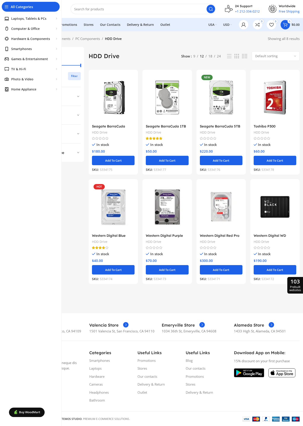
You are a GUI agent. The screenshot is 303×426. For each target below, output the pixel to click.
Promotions (146, 360)
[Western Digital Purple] (167, 206)
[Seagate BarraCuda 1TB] (167, 97)
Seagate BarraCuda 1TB (166, 126)
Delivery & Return (151, 384)
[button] (113, 160)
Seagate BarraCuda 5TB (220, 126)
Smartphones (99, 360)
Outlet (142, 392)
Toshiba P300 (264, 126)
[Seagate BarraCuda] (113, 97)
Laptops (95, 368)
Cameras (96, 384)
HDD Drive (99, 132)
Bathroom (97, 400)
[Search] (211, 9)
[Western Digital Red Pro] (221, 206)
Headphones (99, 392)
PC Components (87, 38)
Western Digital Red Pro (219, 235)
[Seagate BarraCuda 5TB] (221, 97)
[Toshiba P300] (275, 97)
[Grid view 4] (244, 56)
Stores (142, 368)
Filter (74, 76)
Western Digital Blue (109, 235)
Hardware (97, 376)
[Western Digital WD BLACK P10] (275, 206)
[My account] (244, 24)
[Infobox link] (109, 325)
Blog (189, 360)
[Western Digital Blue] (113, 206)
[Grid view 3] (236, 56)
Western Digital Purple (164, 235)
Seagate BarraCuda (108, 126)
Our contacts (147, 376)
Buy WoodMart (29, 412)
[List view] (229, 56)
